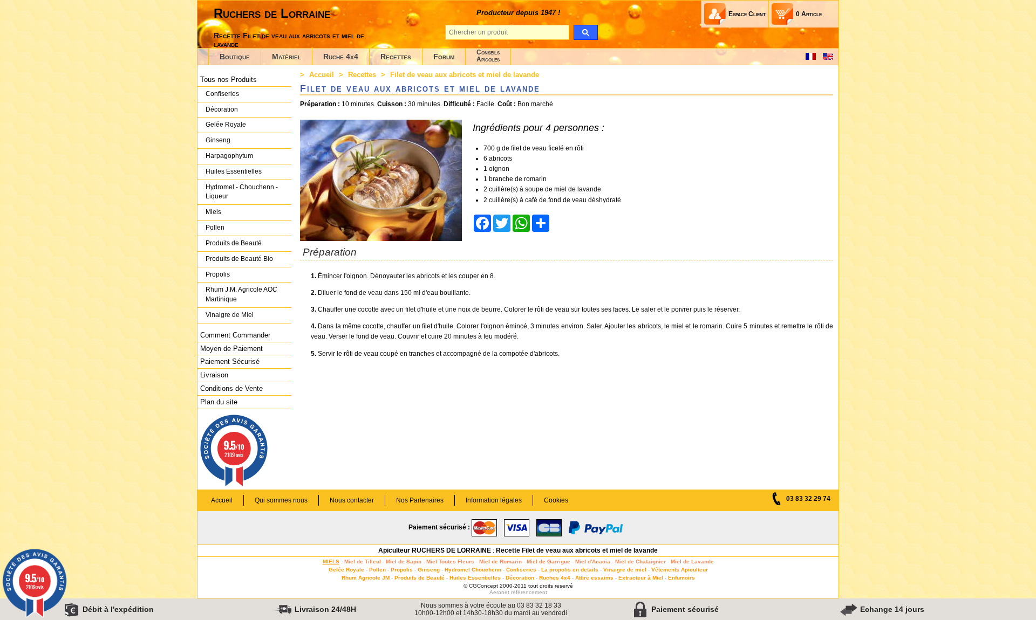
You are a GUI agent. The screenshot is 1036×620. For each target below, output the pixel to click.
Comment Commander (235, 335)
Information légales (494, 500)
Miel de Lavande (692, 561)
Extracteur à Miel (640, 578)
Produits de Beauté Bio (239, 259)
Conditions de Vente (231, 388)
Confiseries (222, 94)
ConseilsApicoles (488, 56)
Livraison (214, 375)
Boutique (235, 56)
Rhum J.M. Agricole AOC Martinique (241, 294)
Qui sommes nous (281, 500)
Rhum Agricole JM (366, 578)
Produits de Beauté (234, 243)
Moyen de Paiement (231, 349)
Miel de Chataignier (640, 561)
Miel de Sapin (403, 561)
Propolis (218, 274)
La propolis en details (569, 570)
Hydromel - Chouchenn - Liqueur (242, 192)
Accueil (321, 75)
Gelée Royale (226, 124)
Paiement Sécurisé (230, 361)
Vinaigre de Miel (230, 315)
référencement (529, 592)
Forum (443, 56)
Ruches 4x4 (554, 578)
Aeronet (499, 592)
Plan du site (218, 402)
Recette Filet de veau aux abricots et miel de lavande (577, 550)
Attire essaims (594, 578)
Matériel (286, 56)
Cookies (556, 500)
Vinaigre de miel (624, 570)
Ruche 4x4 (340, 56)
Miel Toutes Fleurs (450, 561)
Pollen (215, 227)
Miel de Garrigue (548, 561)
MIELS (331, 561)
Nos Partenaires (420, 500)
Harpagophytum (229, 156)
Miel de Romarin (500, 561)
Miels (213, 212)
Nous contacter (352, 500)
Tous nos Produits (228, 79)
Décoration (222, 109)
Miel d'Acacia (592, 561)
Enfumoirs (681, 578)
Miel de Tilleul (362, 561)
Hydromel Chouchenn (473, 570)
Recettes (395, 56)
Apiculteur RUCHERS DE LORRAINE (434, 550)
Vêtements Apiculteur (679, 570)
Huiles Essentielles (234, 171)
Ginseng (218, 140)
